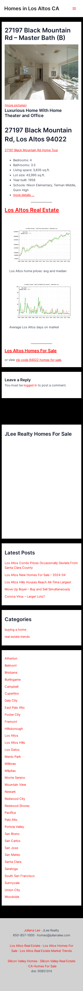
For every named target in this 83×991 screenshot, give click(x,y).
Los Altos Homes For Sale (31, 350)
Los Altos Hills (15, 743)
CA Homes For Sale (42, 966)
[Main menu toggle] (74, 8)
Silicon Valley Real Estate (57, 961)
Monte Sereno (15, 778)
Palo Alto (11, 820)
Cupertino (12, 693)
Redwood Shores (17, 806)
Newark (10, 792)
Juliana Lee (32, 930)
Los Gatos (12, 750)
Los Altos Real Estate (32, 210)
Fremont (11, 722)
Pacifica (10, 813)
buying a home (15, 630)
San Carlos (12, 841)
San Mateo (12, 855)
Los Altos (11, 735)
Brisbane (11, 672)
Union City (12, 890)
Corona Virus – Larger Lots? (25, 596)
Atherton (11, 658)
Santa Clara (13, 862)
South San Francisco (20, 876)
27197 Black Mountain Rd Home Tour (31, 150)
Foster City (12, 715)
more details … (23, 195)
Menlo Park (13, 757)
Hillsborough (14, 729)
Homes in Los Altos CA (31, 8)
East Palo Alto (15, 708)
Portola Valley (14, 827)
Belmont (11, 665)
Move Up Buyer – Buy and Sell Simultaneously (37, 589)
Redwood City (15, 799)
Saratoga (11, 869)
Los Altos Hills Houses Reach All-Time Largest (38, 582)
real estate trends (17, 637)
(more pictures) (16, 105)
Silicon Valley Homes (22, 961)
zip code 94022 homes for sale (38, 360)
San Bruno (12, 834)
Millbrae (10, 764)
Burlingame (13, 680)
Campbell (11, 687)
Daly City (11, 700)
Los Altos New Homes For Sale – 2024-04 (35, 575)
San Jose (11, 848)
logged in (30, 385)
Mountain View (15, 785)
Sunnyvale (12, 883)
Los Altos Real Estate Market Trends (46, 951)
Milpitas (10, 771)
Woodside (12, 897)
